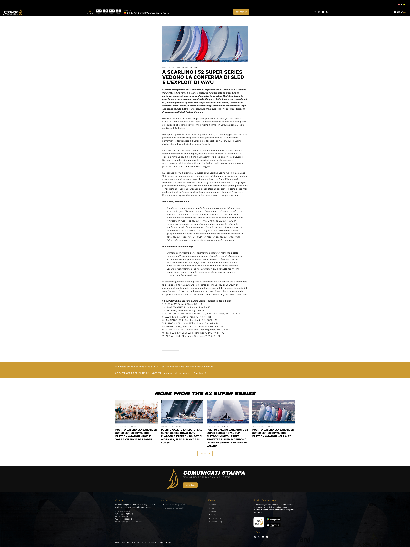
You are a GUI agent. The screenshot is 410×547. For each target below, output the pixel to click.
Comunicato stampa (185, 67)
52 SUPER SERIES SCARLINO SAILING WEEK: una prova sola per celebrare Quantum (159, 373)
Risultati (214, 515)
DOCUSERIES (241, 12)
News (213, 508)
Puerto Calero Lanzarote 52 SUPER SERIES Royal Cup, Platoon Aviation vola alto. (273, 433)
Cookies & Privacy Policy (175, 505)
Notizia (197, 67)
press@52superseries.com (132, 522)
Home (213, 505)
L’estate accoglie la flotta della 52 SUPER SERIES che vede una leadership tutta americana (165, 366)
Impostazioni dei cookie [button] (174, 508)
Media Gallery (216, 522)
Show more (205, 453)
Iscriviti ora (190, 485)
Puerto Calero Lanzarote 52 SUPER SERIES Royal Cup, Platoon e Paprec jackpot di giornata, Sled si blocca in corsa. (181, 436)
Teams (213, 511)
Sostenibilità (216, 518)
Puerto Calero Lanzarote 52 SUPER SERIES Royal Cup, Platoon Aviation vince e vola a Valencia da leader (136, 434)
